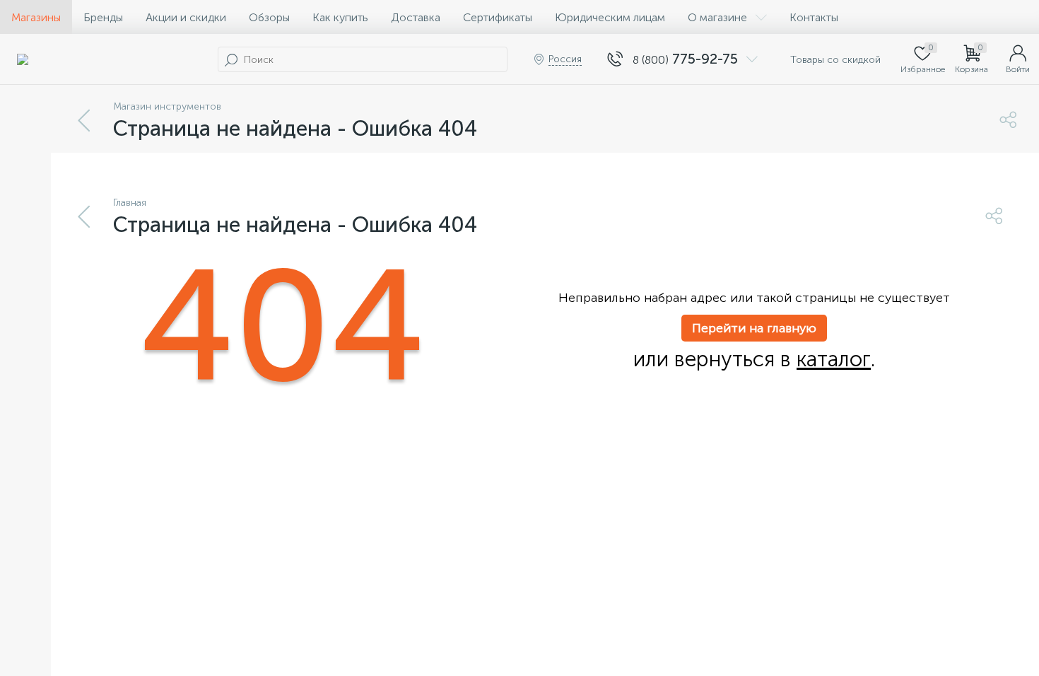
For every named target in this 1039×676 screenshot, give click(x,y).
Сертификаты (497, 17)
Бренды (103, 17)
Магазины (36, 17)
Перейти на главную (754, 328)
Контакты (813, 17)
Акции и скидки (186, 17)
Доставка (415, 17)
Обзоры (269, 17)
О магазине (717, 17)
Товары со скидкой (834, 60)
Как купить (340, 17)
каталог (834, 359)
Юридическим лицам (610, 17)
